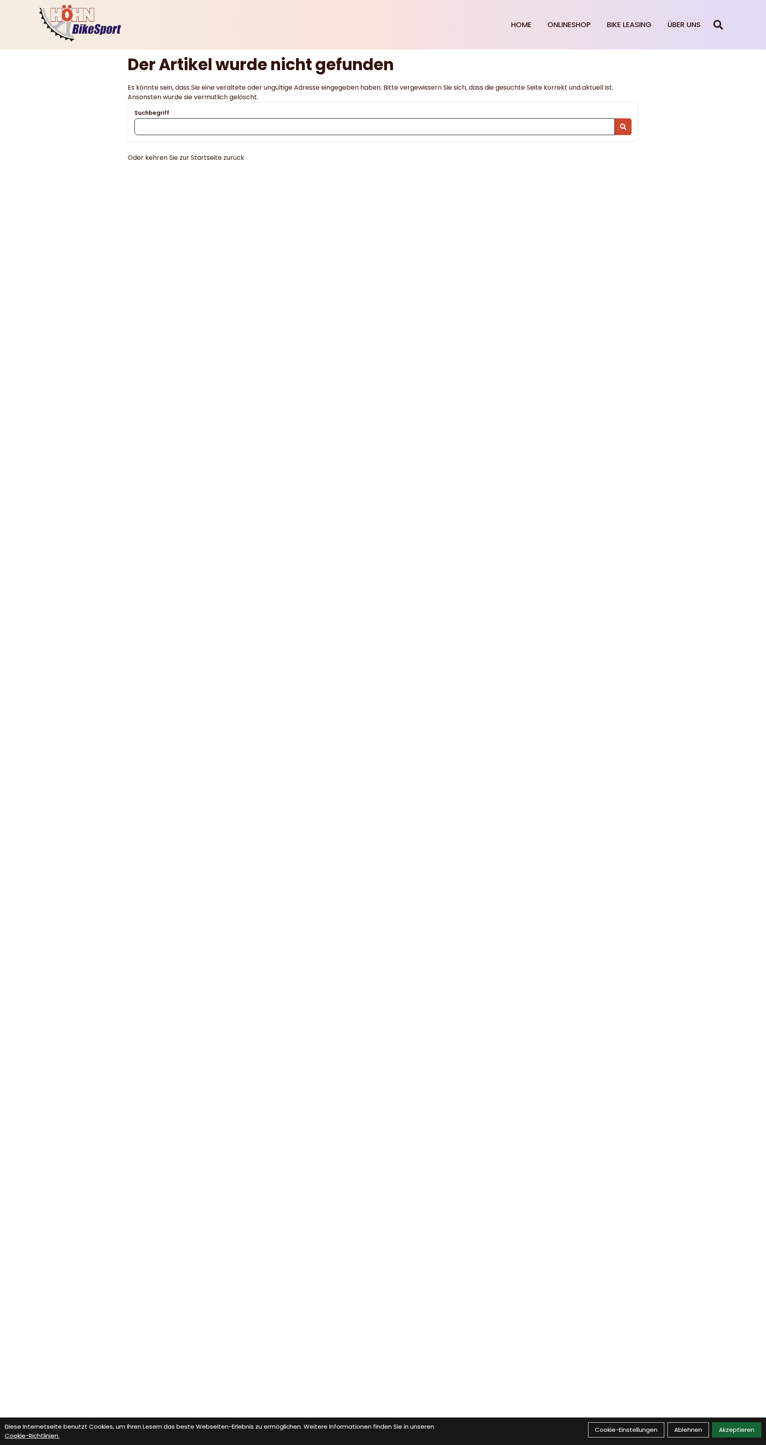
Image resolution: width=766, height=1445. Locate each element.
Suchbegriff (151, 113)
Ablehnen (688, 1429)
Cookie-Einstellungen (626, 1429)
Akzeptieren (736, 1429)
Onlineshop (569, 24)
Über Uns (684, 24)
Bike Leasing (629, 24)
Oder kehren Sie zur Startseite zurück (186, 157)
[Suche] (718, 24)
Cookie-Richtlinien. (32, 1435)
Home (521, 24)
